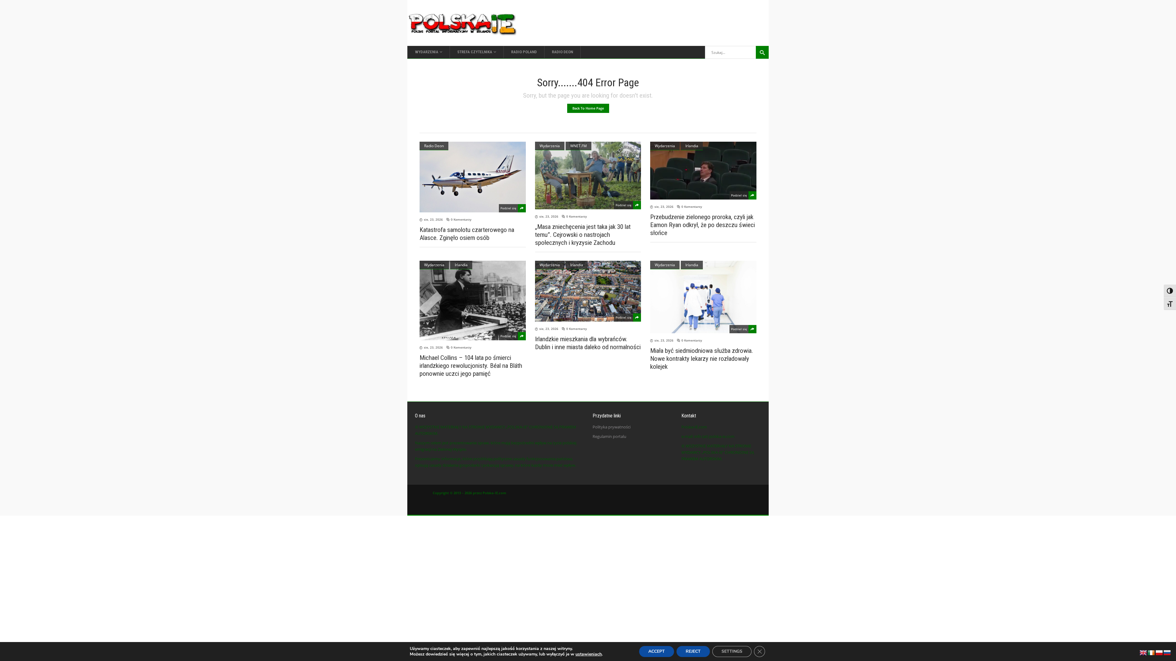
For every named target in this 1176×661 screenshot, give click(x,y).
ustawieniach (588, 654)
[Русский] (1167, 652)
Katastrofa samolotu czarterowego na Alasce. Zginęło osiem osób (467, 233)
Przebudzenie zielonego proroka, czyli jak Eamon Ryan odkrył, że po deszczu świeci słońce (702, 225)
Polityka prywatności (612, 427)
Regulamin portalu (609, 436)
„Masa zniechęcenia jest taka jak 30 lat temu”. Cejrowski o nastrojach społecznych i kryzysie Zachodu (583, 234)
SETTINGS (732, 651)
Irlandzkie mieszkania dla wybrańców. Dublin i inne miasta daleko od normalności (588, 343)
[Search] (762, 52)
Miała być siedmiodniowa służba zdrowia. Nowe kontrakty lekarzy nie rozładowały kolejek (701, 358)
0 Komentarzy (461, 219)
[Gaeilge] (1151, 652)
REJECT (693, 651)
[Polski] (1159, 652)
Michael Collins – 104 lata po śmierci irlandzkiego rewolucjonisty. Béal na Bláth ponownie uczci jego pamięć (471, 365)
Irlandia (691, 145)
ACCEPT (656, 651)
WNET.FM (578, 145)
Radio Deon (434, 145)
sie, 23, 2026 (433, 219)
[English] (1144, 652)
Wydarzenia (550, 145)
